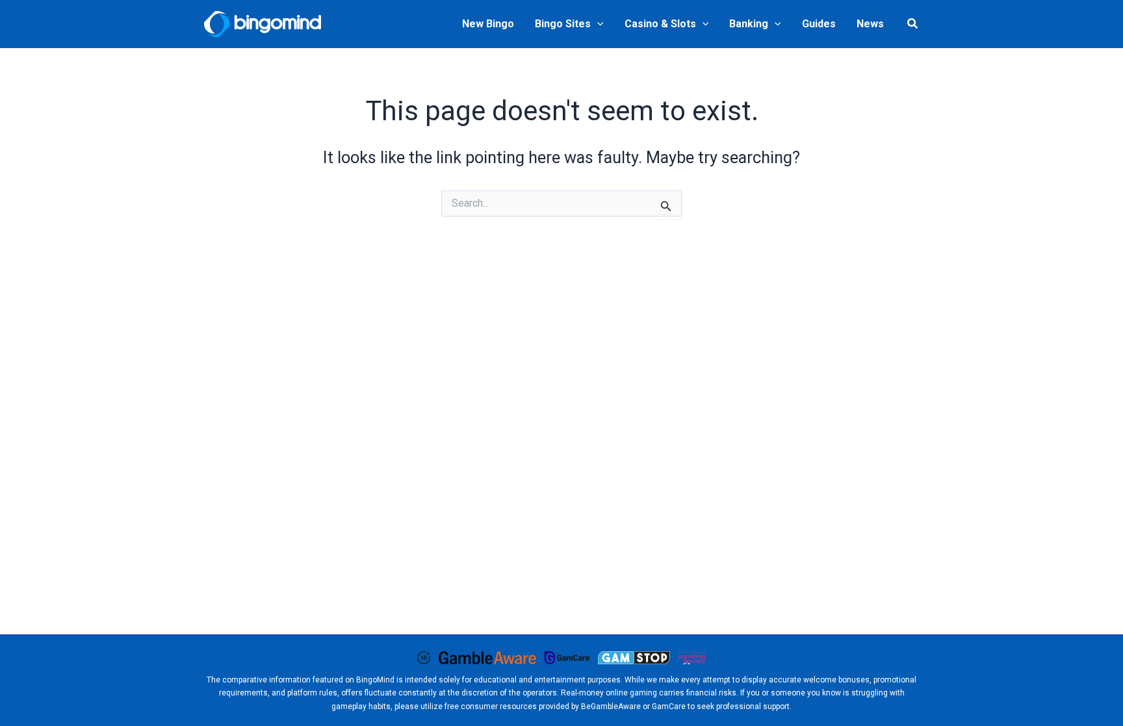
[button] (597, 24)
